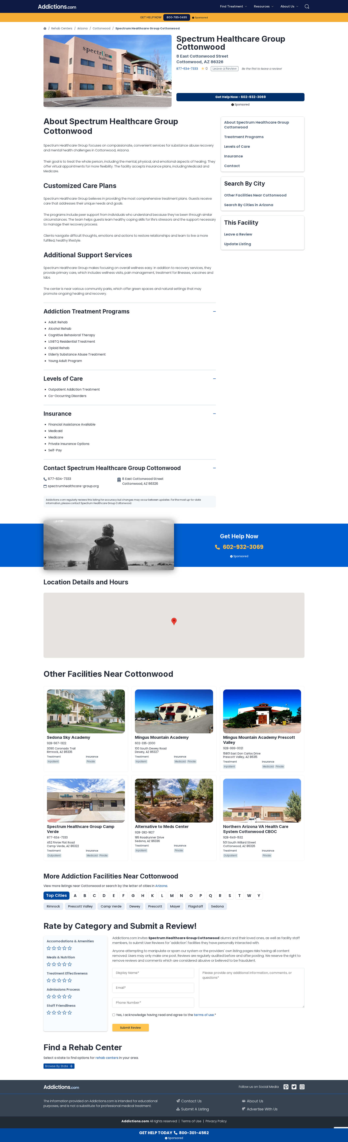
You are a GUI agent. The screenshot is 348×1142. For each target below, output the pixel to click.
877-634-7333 (187, 68)
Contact (232, 165)
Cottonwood (101, 28)
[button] (174, 621)
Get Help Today (174, 1133)
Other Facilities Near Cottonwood (255, 195)
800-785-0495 (177, 17)
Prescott (155, 906)
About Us (255, 1101)
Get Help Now (151, 17)
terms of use (204, 1015)
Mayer (175, 906)
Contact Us (191, 1101)
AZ (207, 61)
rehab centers (106, 1057)
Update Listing (237, 244)
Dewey (134, 906)
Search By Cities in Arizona (248, 205)
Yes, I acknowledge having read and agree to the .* (165, 1015)
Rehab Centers (61, 28)
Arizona (82, 28)
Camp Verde (111, 906)
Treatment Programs (244, 136)
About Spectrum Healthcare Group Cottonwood (256, 125)
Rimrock (53, 906)
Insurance (233, 156)
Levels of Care (237, 146)
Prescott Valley (80, 906)
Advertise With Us (262, 1109)
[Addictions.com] (45, 28)
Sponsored (201, 17)
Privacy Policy (216, 1121)
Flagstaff (195, 906)
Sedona (217, 906)
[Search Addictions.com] (307, 6)
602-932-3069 (242, 547)
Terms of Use (191, 1121)
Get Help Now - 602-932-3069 (240, 97)
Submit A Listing (195, 1109)
